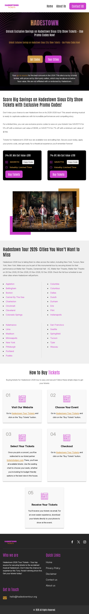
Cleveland (10, 310)
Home (50, 6)
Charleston (11, 301)
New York (10, 342)
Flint (52, 310)
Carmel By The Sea (15, 297)
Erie (52, 306)
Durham (54, 301)
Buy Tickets (14, 174)
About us (50, 585)
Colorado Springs (14, 315)
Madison (10, 333)
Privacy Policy (53, 568)
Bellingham (11, 288)
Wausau (54, 347)
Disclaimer (51, 574)
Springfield (55, 333)
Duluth (53, 297)
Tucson (53, 338)
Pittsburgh (11, 347)
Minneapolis (11, 338)
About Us (61, 6)
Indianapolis (56, 315)
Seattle (53, 329)
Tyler (52, 342)
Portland (10, 351)
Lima (8, 329)
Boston (9, 293)
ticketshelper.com (15, 460)
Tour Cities (53, 59)
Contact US (78, 6)
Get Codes (35, 59)
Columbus (55, 288)
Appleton (10, 284)
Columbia (54, 284)
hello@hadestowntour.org (23, 596)
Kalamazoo (11, 325)
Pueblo (9, 355)
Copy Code (28, 162)
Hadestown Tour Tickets (23, 413)
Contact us (51, 579)
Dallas (53, 293)
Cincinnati (10, 306)
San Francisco (57, 325)
